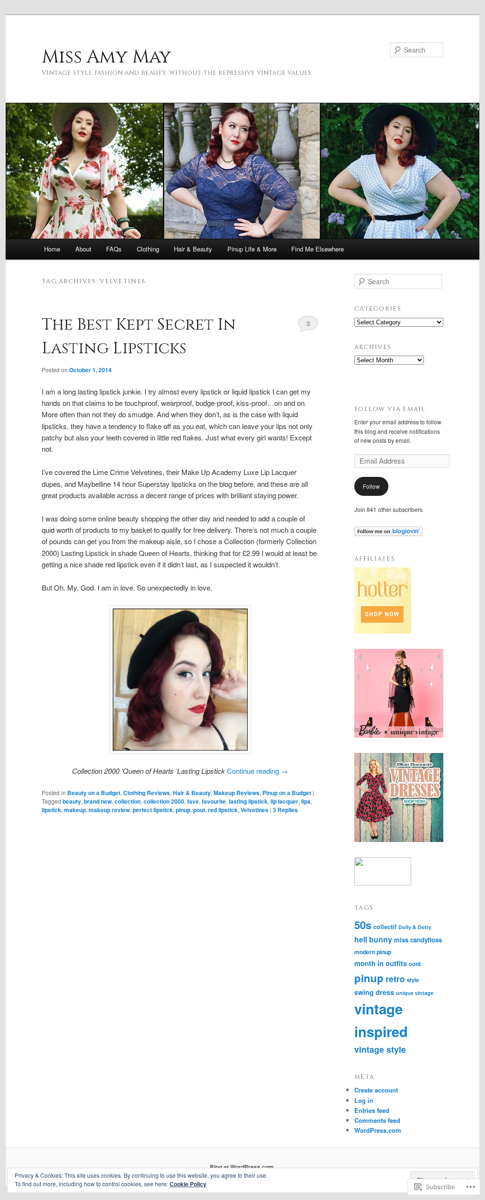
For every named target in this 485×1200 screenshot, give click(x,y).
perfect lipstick (153, 810)
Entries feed (371, 1110)
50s (362, 924)
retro (395, 979)
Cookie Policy (188, 1184)
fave (193, 801)
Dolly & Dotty (414, 927)
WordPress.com (377, 1130)
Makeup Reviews (237, 792)
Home (52, 248)
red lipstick (223, 810)
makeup (75, 810)
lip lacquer (284, 801)
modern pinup (372, 952)
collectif (384, 926)
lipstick (51, 810)
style (413, 980)
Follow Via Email (390, 409)
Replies (285, 810)
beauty (72, 801)
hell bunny (373, 939)
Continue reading (257, 771)
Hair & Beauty (193, 248)
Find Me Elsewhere (317, 248)
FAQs (114, 248)
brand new (98, 801)
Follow (371, 486)
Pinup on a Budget (286, 792)
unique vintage (414, 992)
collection (128, 801)
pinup (183, 810)
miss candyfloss (418, 939)
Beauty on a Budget (93, 792)
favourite (214, 801)
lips (306, 801)
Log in (363, 1100)
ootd (415, 964)
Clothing (148, 248)
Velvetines (255, 810)
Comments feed (377, 1120)
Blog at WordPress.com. (242, 1167)
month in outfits (380, 963)
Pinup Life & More (252, 248)
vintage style (380, 1049)
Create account (376, 1089)
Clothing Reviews (146, 792)
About (83, 248)
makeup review (109, 810)
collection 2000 (164, 801)
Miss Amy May (106, 57)
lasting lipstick (248, 801)
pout (199, 810)
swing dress (374, 992)
